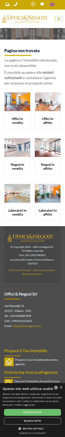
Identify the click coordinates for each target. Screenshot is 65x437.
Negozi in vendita (17, 166)
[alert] (32, 410)
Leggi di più (29, 404)
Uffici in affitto (47, 121)
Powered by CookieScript (32, 433)
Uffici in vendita (17, 121)
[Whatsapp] (33, 4)
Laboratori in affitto (48, 212)
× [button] (61, 387)
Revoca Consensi (31, 273)
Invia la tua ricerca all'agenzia (30, 372)
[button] (32, 428)
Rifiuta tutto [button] (32, 420)
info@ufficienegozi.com (26, 326)
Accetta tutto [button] (32, 412)
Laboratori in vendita (17, 212)
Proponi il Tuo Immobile (25, 350)
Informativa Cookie (44, 270)
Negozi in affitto (47, 166)
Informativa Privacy (20, 270)
